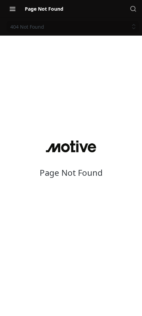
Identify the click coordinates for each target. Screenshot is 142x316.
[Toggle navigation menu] (12, 8)
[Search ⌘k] (133, 8)
